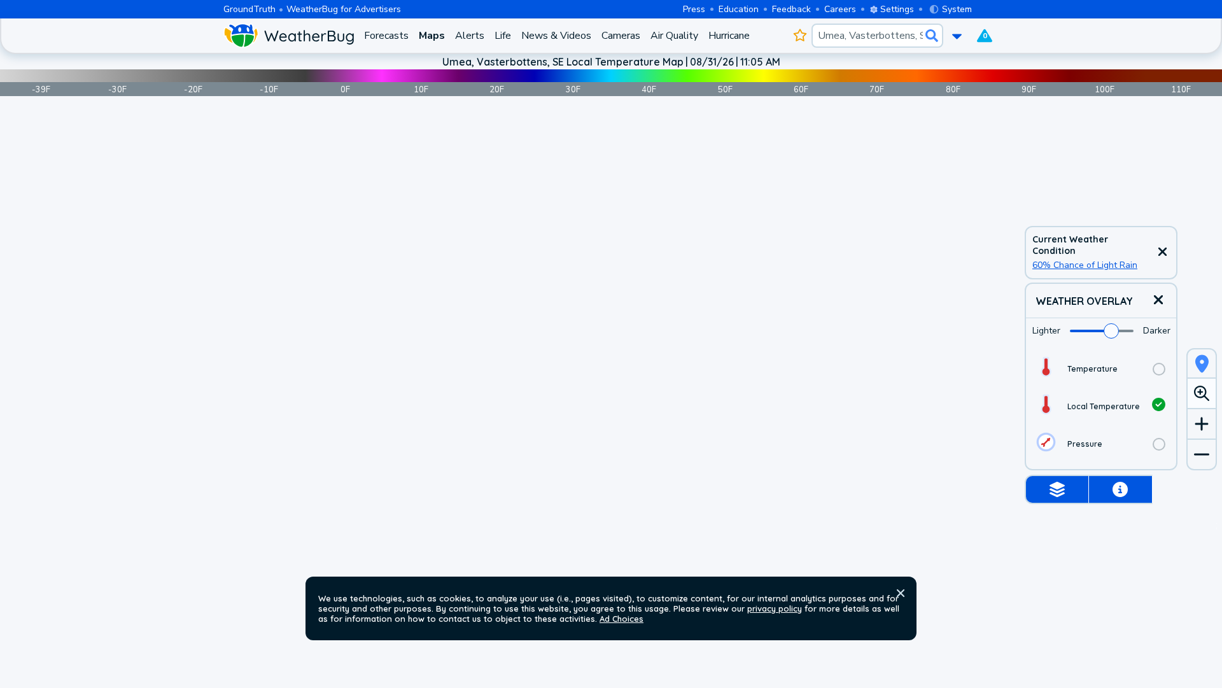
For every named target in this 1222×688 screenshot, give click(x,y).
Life (503, 36)
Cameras (620, 36)
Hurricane (729, 36)
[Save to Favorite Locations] (799, 36)
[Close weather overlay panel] (1158, 301)
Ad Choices (621, 619)
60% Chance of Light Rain (1084, 265)
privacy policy (774, 608)
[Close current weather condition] (1162, 252)
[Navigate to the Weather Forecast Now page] (288, 35)
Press (694, 9)
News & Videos (556, 36)
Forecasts (386, 36)
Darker (1156, 331)
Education (739, 9)
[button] (900, 593)
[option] (1101, 369)
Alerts (469, 36)
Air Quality (674, 36)
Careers (840, 9)
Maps (432, 36)
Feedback (791, 9)
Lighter (1046, 331)
